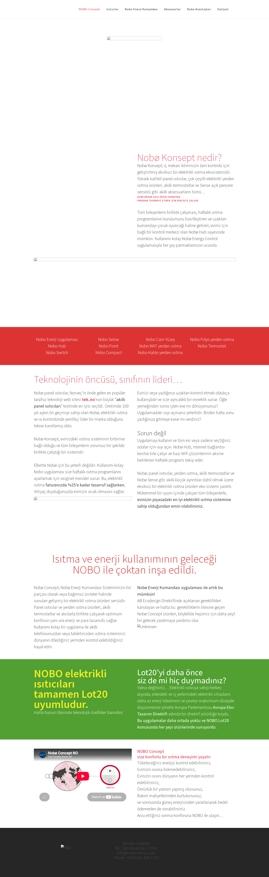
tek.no (88, 399)
